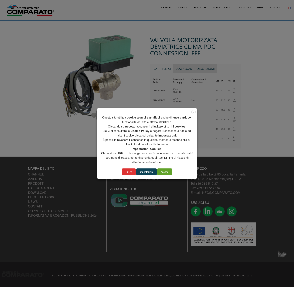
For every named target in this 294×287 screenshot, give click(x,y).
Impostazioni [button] (146, 171)
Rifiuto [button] (128, 171)
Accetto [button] (165, 171)
